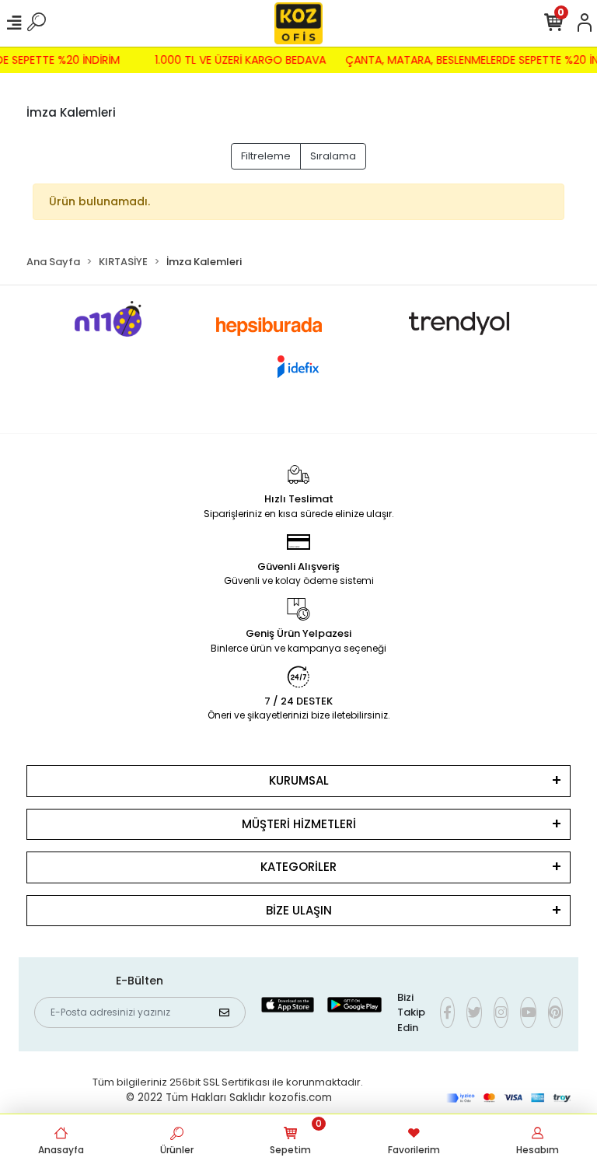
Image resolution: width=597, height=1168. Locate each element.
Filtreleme (266, 156)
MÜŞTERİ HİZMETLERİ (299, 824)
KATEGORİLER (298, 867)
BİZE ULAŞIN (299, 910)
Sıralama (333, 156)
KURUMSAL (299, 780)
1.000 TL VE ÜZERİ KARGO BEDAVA (244, 60)
